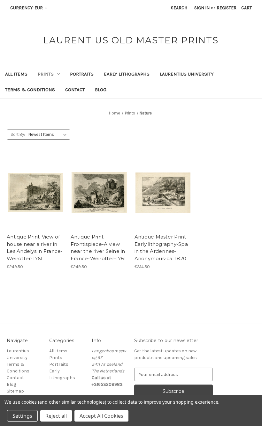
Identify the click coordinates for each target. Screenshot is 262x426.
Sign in (202, 8)
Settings (22, 415)
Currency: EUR (27, 8)
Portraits (82, 74)
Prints (46, 74)
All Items (16, 74)
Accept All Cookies (101, 415)
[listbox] (48, 134)
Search (179, 8)
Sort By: (18, 134)
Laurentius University (187, 74)
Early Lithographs (127, 74)
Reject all (56, 415)
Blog (100, 89)
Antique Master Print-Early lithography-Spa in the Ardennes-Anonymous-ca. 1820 (161, 247)
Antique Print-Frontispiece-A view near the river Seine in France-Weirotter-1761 (98, 247)
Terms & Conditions (30, 89)
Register (226, 8)
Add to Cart (35, 198)
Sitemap (15, 391)
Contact (75, 89)
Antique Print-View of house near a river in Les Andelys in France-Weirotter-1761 (35, 247)
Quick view (34, 187)
